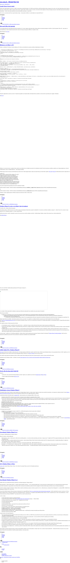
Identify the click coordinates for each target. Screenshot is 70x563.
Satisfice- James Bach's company (7, 555)
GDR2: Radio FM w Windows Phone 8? (9, 350)
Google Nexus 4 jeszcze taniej (7, 6)
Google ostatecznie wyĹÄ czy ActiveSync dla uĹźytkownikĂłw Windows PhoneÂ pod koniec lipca (35, 357)
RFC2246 (50, 171)
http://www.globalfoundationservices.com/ (8, 320)
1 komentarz (16, 430)
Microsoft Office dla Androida (7, 26)
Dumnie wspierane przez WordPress (14, 557)
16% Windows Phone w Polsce (7, 463)
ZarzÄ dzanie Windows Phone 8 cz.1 (9, 480)
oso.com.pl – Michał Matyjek (9, 2)
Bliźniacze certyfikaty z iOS (7, 45)
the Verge (7, 31)
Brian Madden (4, 553)
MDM (11, 204)
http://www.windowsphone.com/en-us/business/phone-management (40, 491)
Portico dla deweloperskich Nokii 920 (9, 371)
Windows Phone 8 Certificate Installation (55, 333)
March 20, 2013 (16, 376)
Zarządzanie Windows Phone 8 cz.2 (8, 432)
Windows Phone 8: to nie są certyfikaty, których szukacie (14, 206)
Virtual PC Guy (4, 554)
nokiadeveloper (38, 374)
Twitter (3, 549)
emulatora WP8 (16, 395)
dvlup (45, 374)
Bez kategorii (12, 24)
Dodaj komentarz (17, 24)
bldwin (43, 374)
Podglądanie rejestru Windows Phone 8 (9, 390)
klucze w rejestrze (31, 353)
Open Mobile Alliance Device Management (22, 498)
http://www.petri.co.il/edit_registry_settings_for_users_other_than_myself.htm (29, 406)
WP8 (11, 347)
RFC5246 (54, 171)
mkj (2, 24)
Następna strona (5, 542)
